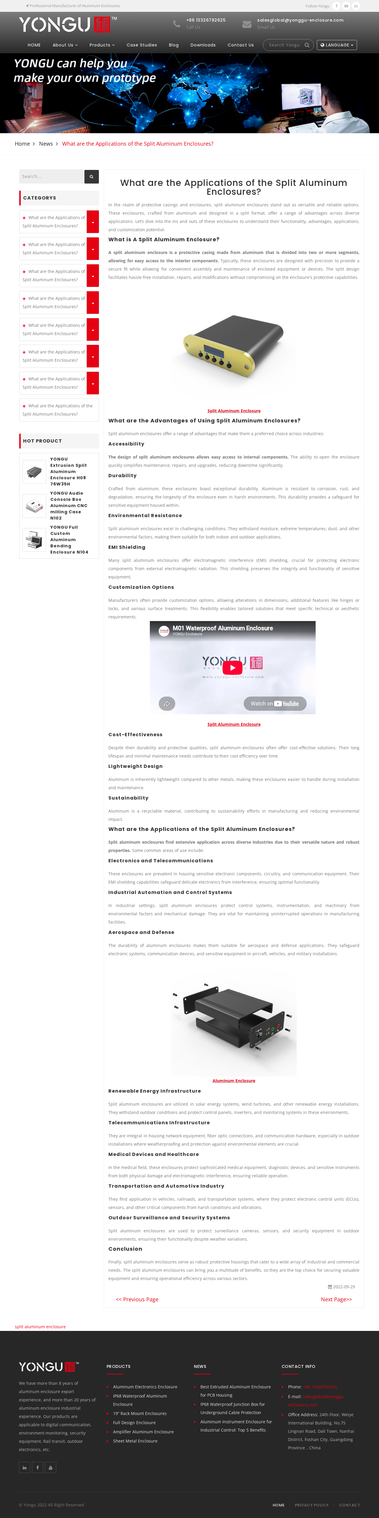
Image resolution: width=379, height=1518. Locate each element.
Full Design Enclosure (134, 1422)
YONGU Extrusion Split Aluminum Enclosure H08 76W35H (68, 471)
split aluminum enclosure (40, 1326)
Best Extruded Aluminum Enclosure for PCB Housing (235, 1391)
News (46, 143)
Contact (349, 1505)
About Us (63, 45)
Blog (174, 45)
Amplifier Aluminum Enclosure (143, 1432)
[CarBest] (68, 24)
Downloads (203, 45)
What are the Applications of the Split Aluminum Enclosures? (58, 222)
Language (338, 45)
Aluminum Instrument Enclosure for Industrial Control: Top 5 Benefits (236, 1426)
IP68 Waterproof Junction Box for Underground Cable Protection (232, 1408)
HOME (34, 45)
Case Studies (142, 45)
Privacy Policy (312, 1505)
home (22, 143)
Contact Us (241, 45)
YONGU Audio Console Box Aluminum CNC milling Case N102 (69, 505)
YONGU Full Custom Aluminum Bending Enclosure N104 (69, 539)
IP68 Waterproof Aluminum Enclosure (140, 1400)
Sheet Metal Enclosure (135, 1441)
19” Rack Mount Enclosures (140, 1413)
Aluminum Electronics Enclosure (145, 1387)
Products (100, 45)
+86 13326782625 (320, 1387)
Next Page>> (336, 1299)
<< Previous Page (137, 1299)
